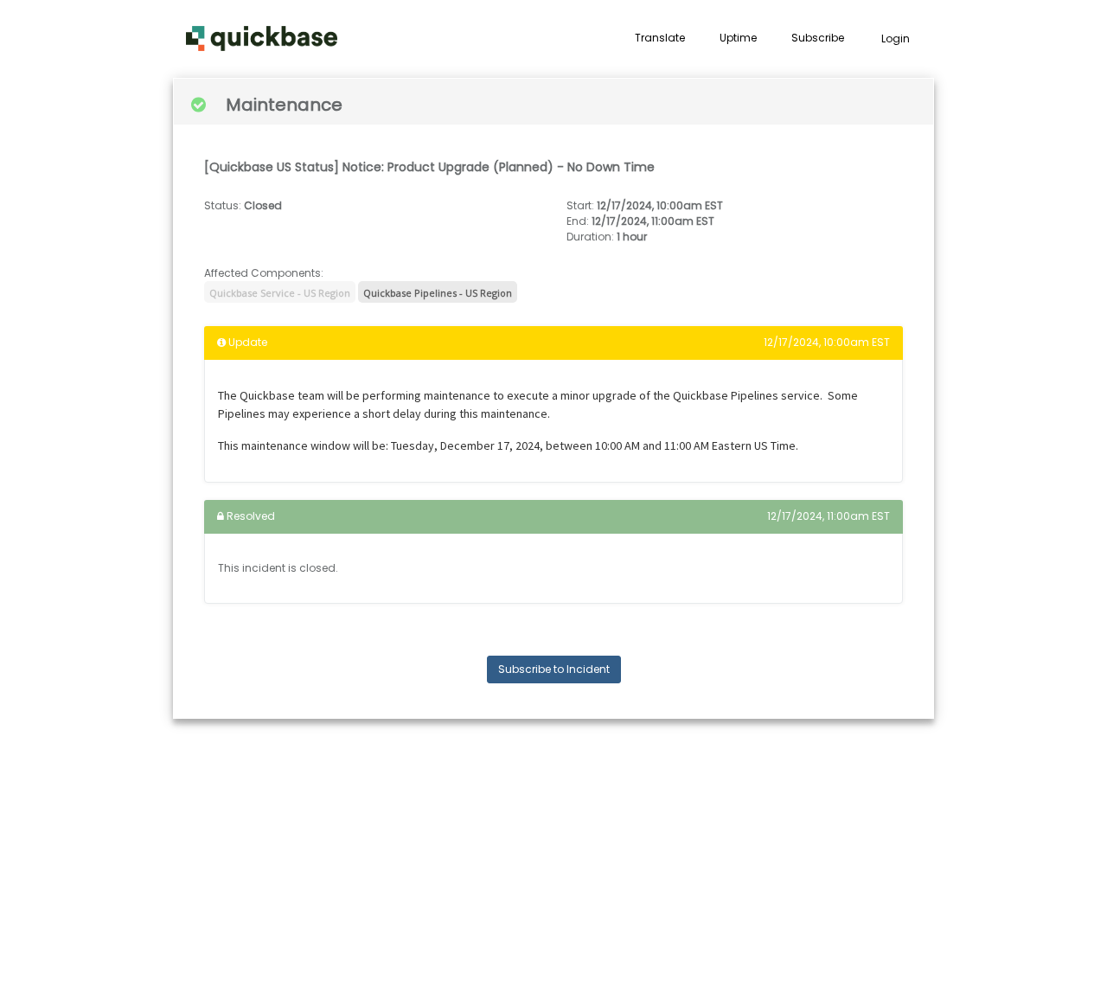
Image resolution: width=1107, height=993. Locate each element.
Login (895, 38)
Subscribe (817, 37)
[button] (261, 39)
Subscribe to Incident (554, 669)
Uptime (738, 37)
